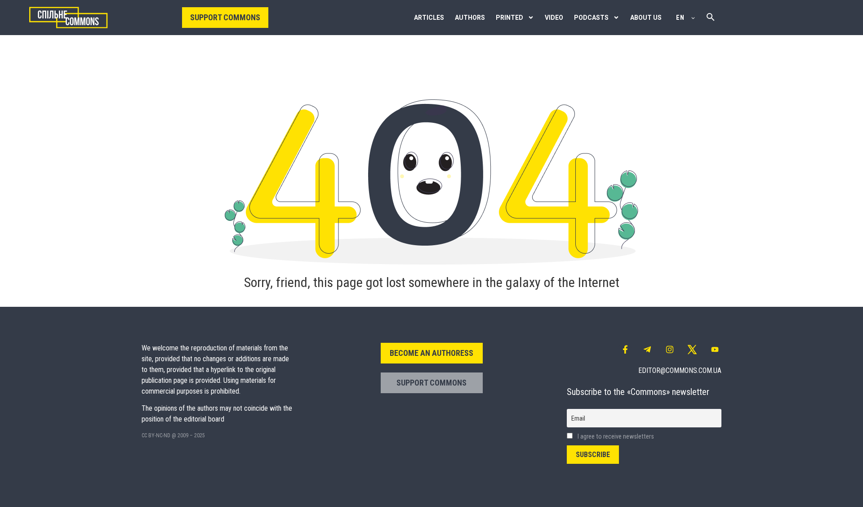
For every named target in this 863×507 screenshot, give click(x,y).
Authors (470, 17)
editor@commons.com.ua (679, 370)
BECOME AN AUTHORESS (431, 353)
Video (554, 17)
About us (646, 17)
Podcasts (591, 17)
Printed (509, 17)
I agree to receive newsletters (615, 436)
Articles (429, 17)
